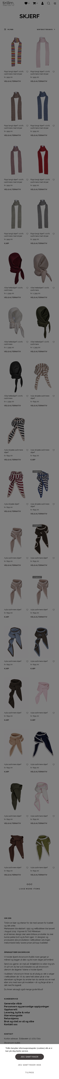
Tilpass (29, 1072)
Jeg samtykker (29, 1057)
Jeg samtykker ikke (29, 1065)
